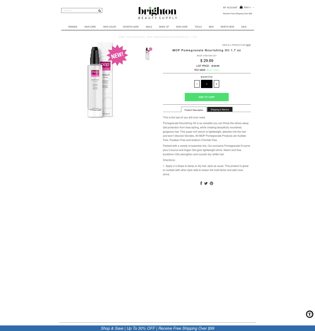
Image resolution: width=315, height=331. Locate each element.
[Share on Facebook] (201, 183)
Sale (244, 26)
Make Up (164, 26)
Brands (72, 26)
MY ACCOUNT (230, 7)
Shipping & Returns (220, 109)
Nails (149, 26)
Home (121, 36)
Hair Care (90, 26)
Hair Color (109, 26)
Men (211, 26)
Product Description (194, 109)
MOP (248, 44)
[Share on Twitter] (206, 183)
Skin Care (182, 26)
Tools (198, 26)
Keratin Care (131, 26)
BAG (247, 7)
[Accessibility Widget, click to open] (309, 314)
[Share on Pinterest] (211, 183)
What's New (227, 26)
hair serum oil (136, 36)
